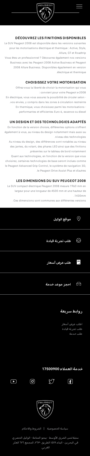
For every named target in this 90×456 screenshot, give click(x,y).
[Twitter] (51, 381)
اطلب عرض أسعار (71, 324)
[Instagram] (32, 381)
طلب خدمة (75, 334)
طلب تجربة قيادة (72, 329)
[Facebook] (70, 381)
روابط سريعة (71, 311)
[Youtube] (13, 381)
